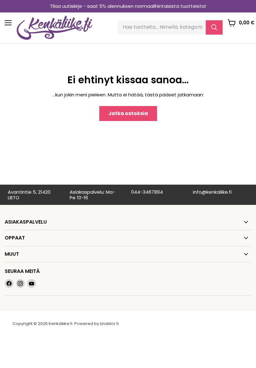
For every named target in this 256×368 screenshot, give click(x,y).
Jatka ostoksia (128, 113)
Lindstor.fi (109, 324)
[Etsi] (214, 27)
